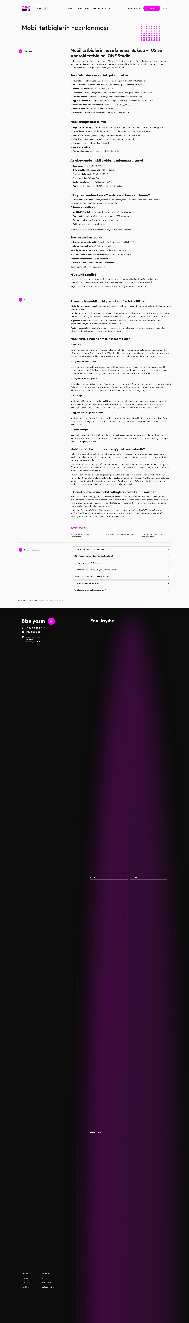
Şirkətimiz (25, 1278)
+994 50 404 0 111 (134, 8)
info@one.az (33, 632)
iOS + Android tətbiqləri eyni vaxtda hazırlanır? (93, 556)
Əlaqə (100, 8)
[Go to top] (184, 1318)
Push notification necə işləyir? (86, 583)
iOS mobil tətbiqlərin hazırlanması (120, 535)
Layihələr (69, 8)
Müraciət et (152, 8)
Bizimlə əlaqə (47, 1282)
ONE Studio (22, 601)
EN (163, 8)
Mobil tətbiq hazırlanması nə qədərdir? (90, 549)
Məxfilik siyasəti (28, 1287)
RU (166, 8)
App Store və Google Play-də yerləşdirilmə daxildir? (95, 570)
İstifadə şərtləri (48, 1287)
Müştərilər (46, 1273)
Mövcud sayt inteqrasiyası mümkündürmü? (92, 576)
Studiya (87, 8)
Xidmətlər (78, 8)
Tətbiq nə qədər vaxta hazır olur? (88, 563)
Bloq (94, 8)
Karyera (108, 8)
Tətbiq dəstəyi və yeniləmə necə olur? (90, 590)
